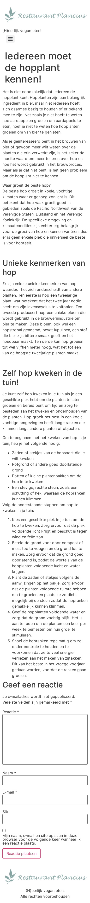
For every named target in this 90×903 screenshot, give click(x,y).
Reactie (10, 712)
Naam (9, 773)
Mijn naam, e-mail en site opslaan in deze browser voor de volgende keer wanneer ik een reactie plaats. (41, 839)
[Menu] (10, 39)
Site (5, 812)
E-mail (9, 792)
